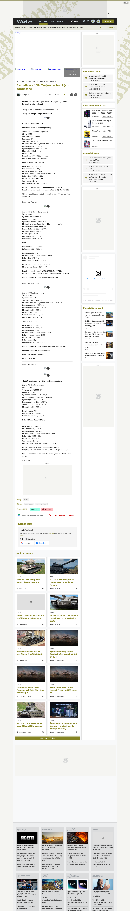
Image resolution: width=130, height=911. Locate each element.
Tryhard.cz (88, 328)
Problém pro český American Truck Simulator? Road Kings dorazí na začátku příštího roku (52, 857)
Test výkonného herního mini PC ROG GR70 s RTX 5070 (77, 863)
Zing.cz (87, 317)
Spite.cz (87, 338)
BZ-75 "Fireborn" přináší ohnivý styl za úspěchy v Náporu (62, 582)
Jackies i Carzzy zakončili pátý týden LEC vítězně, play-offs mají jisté (95, 323)
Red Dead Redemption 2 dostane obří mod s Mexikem (52, 907)
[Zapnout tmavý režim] (98, 21)
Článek (23, 81)
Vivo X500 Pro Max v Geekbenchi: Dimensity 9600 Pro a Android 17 (102, 902)
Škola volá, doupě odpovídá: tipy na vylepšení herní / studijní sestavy (64, 726)
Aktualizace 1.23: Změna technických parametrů (42, 81)
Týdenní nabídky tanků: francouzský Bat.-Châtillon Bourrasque (30, 690)
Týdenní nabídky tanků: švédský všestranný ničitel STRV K (63, 654)
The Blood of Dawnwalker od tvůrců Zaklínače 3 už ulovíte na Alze (52, 900)
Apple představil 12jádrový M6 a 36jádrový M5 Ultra (76, 893)
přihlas (51, 533)
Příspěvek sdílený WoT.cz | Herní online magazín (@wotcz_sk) (103, 300)
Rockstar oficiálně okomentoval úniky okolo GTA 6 (94, 345)
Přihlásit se (108, 21)
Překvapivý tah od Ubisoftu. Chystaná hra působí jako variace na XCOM (51, 866)
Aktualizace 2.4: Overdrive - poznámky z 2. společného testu (64, 618)
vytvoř (22, 535)
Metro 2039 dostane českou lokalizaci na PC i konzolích (95, 354)
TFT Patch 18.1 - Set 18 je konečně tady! (26, 907)
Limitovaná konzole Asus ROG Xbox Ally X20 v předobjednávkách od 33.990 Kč (77, 901)
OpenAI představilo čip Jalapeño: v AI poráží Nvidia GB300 (76, 856)
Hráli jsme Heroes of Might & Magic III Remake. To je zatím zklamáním (103, 847)
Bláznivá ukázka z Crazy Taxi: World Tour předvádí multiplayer (52, 847)
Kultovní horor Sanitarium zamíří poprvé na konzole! (26, 865)
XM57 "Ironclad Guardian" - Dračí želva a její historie (30, 616)
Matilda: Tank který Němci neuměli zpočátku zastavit (30, 724)
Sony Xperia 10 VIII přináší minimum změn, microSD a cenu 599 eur (102, 894)
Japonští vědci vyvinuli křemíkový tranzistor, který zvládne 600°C (76, 847)
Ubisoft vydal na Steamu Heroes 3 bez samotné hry (94, 314)
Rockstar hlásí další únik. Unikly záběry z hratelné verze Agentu (25, 847)
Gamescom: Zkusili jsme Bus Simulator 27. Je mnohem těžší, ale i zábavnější (95, 334)
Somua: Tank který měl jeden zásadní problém (28, 580)
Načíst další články (47, 738)
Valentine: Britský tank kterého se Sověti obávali (29, 652)
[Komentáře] (64, 95)
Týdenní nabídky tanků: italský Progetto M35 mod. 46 (63, 690)
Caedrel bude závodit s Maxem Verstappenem (25, 901)
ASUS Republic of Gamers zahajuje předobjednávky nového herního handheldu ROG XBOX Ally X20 (26, 857)
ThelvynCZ (25, 95)
